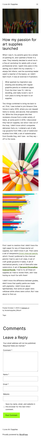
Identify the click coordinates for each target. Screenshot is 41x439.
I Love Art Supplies (10, 4)
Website (6, 394)
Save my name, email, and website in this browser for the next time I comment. (20, 407)
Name (6, 374)
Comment (7, 350)
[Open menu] (37, 4)
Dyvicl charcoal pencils (28, 253)
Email (6, 384)
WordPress (23, 434)
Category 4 (25, 308)
